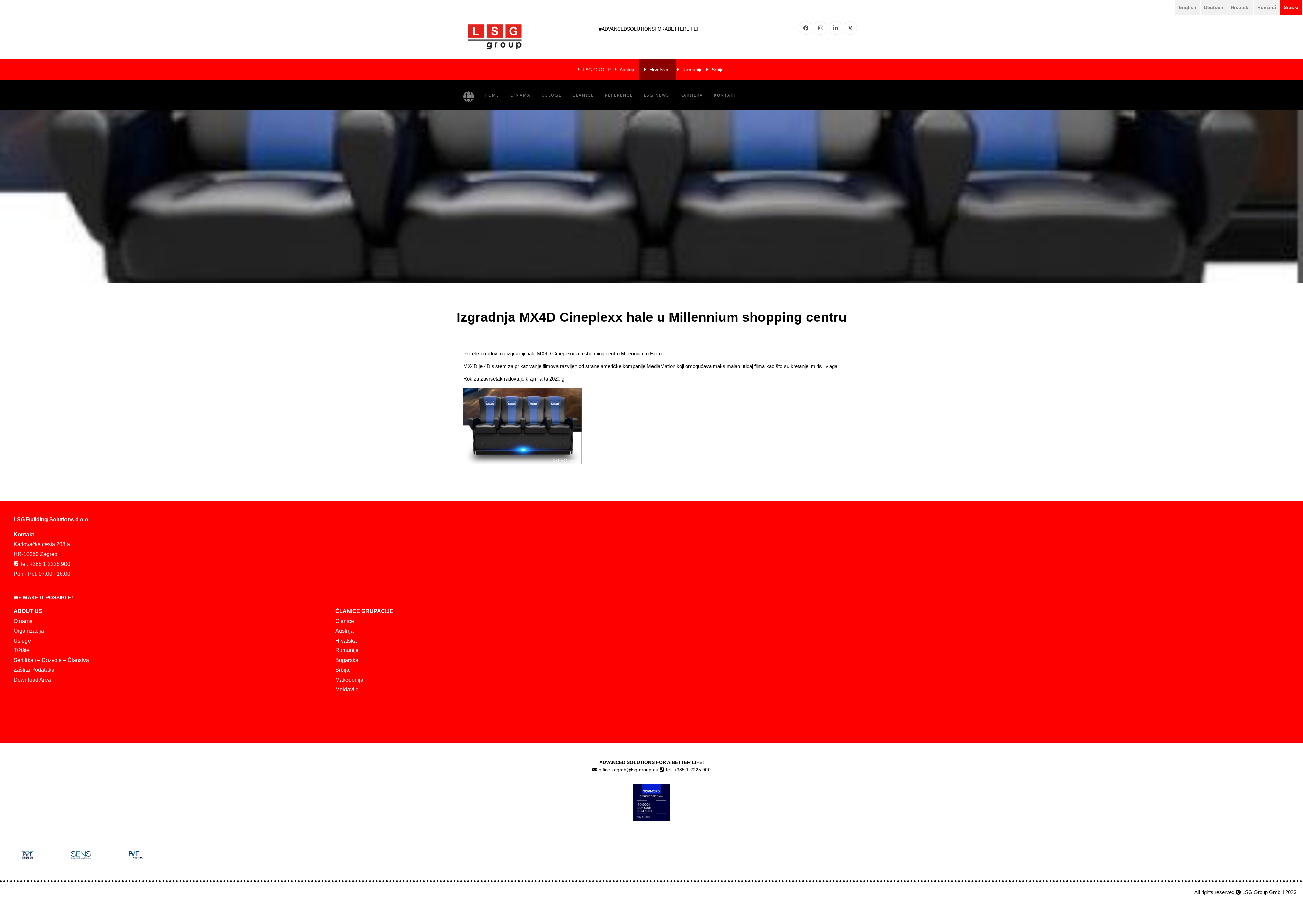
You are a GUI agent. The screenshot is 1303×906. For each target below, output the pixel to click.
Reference (619, 95)
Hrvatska (658, 69)
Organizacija (29, 631)
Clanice (344, 621)
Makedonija (349, 680)
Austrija (628, 69)
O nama (520, 95)
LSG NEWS (656, 95)
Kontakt (725, 95)
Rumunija (692, 69)
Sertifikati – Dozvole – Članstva (51, 660)
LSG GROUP (597, 69)
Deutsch (1213, 7)
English (1187, 7)
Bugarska (346, 660)
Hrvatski (1240, 7)
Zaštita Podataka (34, 670)
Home (492, 95)
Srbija (718, 69)
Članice (583, 95)
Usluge (552, 95)
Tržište (22, 650)
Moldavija (347, 689)
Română (1266, 7)
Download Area (32, 680)
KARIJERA (691, 95)
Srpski (1291, 7)
